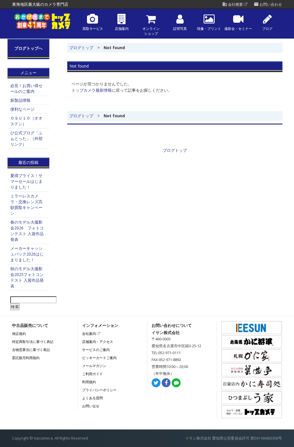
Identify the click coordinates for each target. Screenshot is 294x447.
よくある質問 (92, 398)
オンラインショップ (151, 31)
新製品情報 (20, 100)
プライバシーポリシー (99, 389)
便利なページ (22, 109)
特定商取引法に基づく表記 (32, 341)
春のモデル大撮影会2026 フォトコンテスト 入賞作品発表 (27, 230)
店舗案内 (122, 29)
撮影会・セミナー (238, 29)
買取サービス (92, 29)
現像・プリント (209, 29)
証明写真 (180, 29)
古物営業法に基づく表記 (31, 349)
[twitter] (156, 383)
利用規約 (89, 381)
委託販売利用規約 (26, 357)
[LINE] (176, 383)
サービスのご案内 (96, 349)
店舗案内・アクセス (97, 341)
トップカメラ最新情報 (91, 90)
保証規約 (19, 333)
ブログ (267, 29)
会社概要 (233, 4)
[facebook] (166, 383)
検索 (15, 306)
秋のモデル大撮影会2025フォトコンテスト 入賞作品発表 (27, 277)
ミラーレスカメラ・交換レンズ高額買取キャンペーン (26, 204)
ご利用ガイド (92, 373)
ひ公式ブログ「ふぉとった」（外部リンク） (26, 138)
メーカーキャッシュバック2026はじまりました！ (27, 253)
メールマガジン (94, 365)
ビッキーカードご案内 (99, 357)
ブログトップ (81, 47)
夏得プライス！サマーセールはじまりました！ (26, 181)
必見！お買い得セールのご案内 (26, 88)
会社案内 (89, 333)
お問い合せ (90, 406)
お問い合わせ (268, 4)
